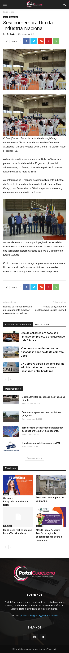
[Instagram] (34, 637)
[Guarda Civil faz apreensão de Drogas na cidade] (11, 399)
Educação (13, 17)
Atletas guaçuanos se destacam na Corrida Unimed (50, 308)
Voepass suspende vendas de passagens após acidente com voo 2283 (42, 352)
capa (13, 12)
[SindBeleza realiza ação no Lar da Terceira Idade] (18, 517)
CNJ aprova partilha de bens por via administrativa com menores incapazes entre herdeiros (42, 367)
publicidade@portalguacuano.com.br (39, 615)
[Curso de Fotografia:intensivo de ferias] (18, 485)
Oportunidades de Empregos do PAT (41, 443)
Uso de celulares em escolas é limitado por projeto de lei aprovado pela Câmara (43, 336)
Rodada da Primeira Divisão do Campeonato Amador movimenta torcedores (17, 310)
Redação (11, 34)
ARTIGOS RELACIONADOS (18, 324)
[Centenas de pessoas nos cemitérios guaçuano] (11, 416)
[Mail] (43, 637)
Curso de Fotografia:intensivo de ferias (15, 501)
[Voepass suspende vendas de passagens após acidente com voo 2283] (11, 352)
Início (5, 12)
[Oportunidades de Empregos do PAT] (11, 446)
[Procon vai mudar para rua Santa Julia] (51, 485)
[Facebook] (26, 637)
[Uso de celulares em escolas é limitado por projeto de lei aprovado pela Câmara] (11, 336)
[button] (64, 4)
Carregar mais (33, 458)
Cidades (7, 526)
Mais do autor (42, 324)
